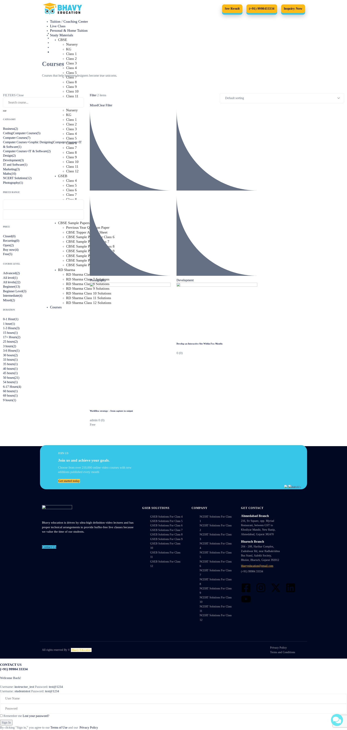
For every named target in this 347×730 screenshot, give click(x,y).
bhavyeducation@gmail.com (257, 565)
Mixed (94, 105)
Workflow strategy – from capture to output (111, 411)
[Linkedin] (291, 588)
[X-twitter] (276, 588)
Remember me (12, 716)
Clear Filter (105, 105)
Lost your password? (36, 716)
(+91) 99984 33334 (252, 571)
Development (185, 280)
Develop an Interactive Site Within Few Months (199, 343)
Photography (98, 280)
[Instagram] (261, 588)
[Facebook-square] (246, 588)
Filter (93, 95)
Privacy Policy (89, 727)
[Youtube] (246, 599)
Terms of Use (58, 727)
